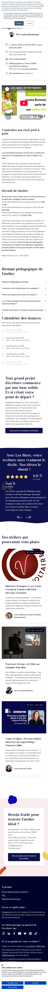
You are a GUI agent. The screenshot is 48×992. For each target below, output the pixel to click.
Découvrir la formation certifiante (24, 430)
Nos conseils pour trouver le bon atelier (24, 857)
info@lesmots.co (16, 845)
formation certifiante (29, 69)
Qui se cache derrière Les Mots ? (15, 892)
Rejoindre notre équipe (11, 899)
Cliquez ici (6, 912)
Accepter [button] (19, 23)
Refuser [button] (29, 23)
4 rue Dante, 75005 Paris (35, 946)
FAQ (4, 895)
